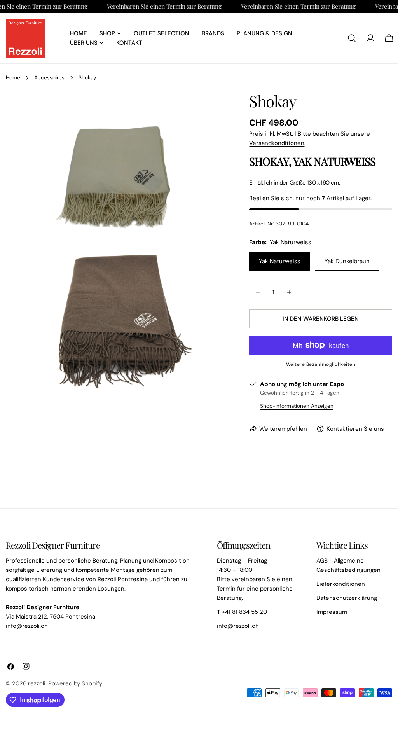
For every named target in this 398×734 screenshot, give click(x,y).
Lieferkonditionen (340, 584)
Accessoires (49, 77)
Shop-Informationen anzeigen (296, 406)
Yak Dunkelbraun (347, 261)
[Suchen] (352, 38)
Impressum (331, 612)
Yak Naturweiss (279, 261)
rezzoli (36, 683)
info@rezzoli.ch (27, 626)
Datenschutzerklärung (346, 598)
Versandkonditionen (276, 143)
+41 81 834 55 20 (244, 612)
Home (13, 77)
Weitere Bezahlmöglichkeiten (321, 364)
